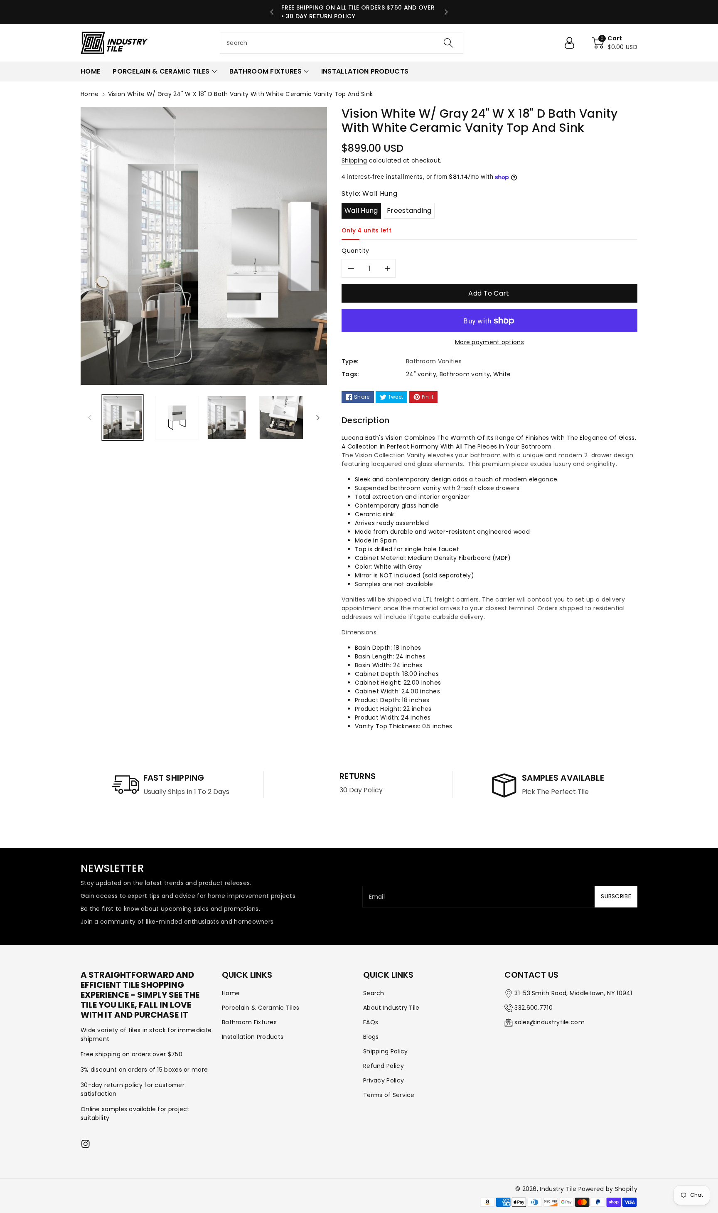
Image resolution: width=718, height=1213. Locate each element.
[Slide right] (318, 417)
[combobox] (341, 42)
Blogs (371, 1037)
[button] (614, 43)
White (502, 374)
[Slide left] (90, 417)
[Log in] (572, 43)
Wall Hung (361, 210)
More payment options (489, 342)
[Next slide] (446, 12)
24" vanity (421, 374)
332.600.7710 (533, 1007)
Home (89, 94)
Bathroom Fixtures (249, 1022)
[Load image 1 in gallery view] (122, 417)
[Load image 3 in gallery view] (227, 417)
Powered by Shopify (607, 1189)
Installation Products (252, 1037)
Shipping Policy (385, 1051)
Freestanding (409, 210)
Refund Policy (383, 1066)
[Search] (448, 42)
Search (373, 993)
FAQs (370, 1022)
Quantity (355, 251)
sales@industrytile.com (549, 1022)
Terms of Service (389, 1095)
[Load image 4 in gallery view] (281, 417)
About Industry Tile (391, 1007)
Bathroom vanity (465, 374)
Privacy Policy (383, 1080)
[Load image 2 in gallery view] (176, 417)
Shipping (354, 160)
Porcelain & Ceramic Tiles (261, 1007)
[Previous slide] (271, 12)
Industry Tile (558, 1189)
